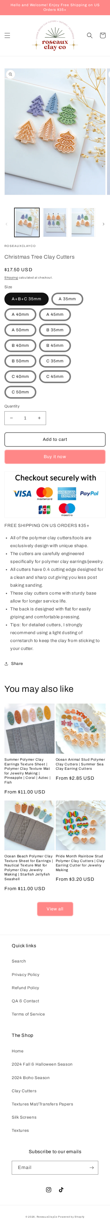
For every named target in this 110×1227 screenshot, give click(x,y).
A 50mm (20, 330)
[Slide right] (103, 224)
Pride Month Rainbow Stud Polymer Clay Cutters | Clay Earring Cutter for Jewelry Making (80, 863)
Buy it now (55, 456)
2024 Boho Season (31, 1078)
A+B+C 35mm (26, 299)
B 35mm (55, 330)
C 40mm (20, 376)
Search (19, 961)
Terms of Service (28, 1014)
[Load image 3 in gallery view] (82, 222)
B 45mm (55, 345)
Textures (20, 1130)
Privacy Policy (25, 974)
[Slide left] (6, 224)
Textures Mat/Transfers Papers (42, 1104)
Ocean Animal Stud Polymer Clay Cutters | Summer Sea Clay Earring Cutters (80, 764)
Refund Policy (25, 988)
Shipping (11, 277)
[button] (7, 35)
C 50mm (20, 392)
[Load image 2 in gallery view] (54, 222)
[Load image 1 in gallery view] (26, 222)
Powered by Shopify (71, 1217)
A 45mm (55, 314)
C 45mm (55, 376)
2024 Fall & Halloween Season (42, 1064)
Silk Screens (24, 1117)
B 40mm (20, 345)
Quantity (12, 406)
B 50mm (20, 361)
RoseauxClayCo (47, 1217)
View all (55, 909)
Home (17, 1051)
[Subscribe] (91, 1168)
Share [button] (17, 663)
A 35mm (67, 299)
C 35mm (55, 361)
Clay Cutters (24, 1091)
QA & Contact (25, 1001)
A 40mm (20, 314)
